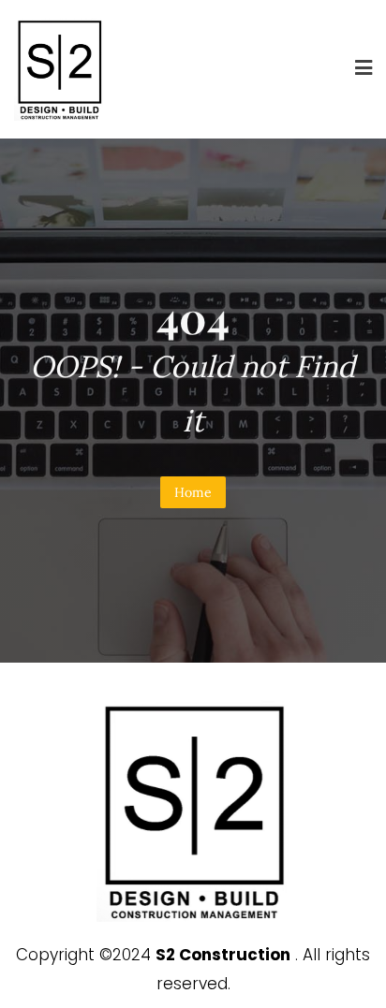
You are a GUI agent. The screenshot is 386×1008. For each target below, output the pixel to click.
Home (193, 492)
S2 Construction (223, 954)
